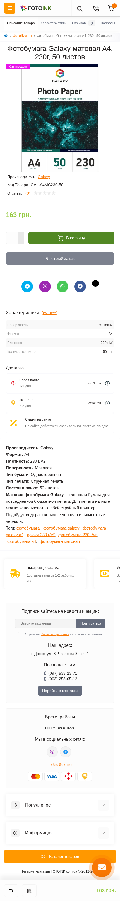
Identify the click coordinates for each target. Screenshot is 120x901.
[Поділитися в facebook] (80, 286)
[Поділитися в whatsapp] (62, 286)
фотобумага (28, 528)
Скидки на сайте (38, 419)
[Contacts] (96, 8)
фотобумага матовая (60, 541)
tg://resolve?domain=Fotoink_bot (65, 751)
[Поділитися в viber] (45, 286)
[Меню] (29, 890)
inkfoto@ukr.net (60, 765)
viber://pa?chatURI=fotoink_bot (52, 751)
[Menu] (9, 8)
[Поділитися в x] (95, 283)
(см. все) (49, 312)
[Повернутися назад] (11, 890)
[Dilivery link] (107, 383)
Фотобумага (22, 36)
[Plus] (21, 235)
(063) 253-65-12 (62, 679)
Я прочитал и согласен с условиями (63, 634)
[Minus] (21, 241)
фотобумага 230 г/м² (77, 534)
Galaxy (44, 176)
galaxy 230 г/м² (41, 534)
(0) (27, 193)
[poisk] (79, 8)
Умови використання (55, 634)
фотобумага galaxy (61, 528)
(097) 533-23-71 (62, 673)
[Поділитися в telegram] (27, 286)
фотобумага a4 (21, 541)
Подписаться (90, 623)
